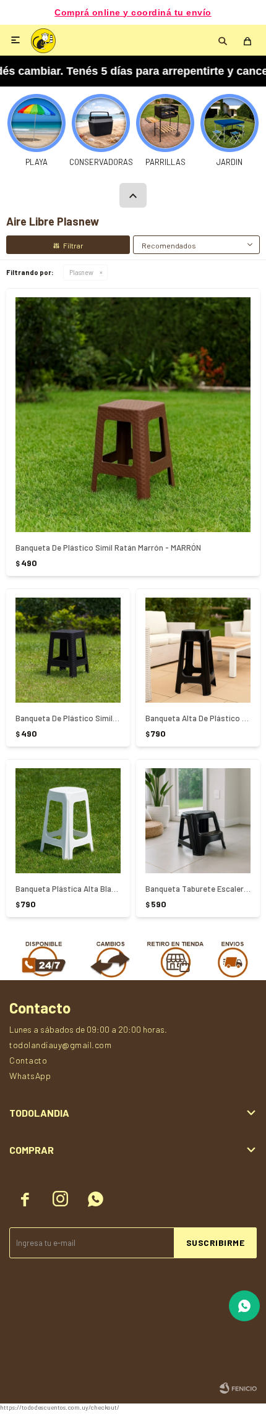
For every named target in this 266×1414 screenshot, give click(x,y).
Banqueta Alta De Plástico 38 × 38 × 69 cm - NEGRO (198, 718)
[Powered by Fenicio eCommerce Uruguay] (238, 1388)
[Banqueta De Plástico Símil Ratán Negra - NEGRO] (68, 650)
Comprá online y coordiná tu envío (133, 12)
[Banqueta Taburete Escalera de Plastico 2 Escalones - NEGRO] (198, 820)
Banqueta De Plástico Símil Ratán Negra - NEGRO (68, 718)
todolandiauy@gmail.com (60, 1044)
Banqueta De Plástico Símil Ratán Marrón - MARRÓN (108, 547)
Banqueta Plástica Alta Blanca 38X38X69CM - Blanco (68, 889)
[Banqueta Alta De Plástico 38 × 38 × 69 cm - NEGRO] (198, 650)
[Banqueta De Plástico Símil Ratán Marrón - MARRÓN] (133, 414)
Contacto (28, 1060)
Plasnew (81, 272)
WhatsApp (30, 1075)
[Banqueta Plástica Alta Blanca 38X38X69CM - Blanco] (68, 820)
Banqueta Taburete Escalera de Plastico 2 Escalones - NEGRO (198, 889)
